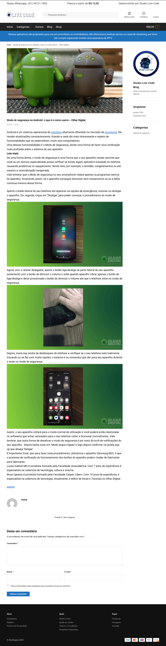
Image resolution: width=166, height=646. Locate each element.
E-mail (68, 572)
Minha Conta (64, 619)
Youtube (115, 626)
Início (9, 45)
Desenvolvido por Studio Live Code (139, 3)
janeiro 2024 (138, 112)
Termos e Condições (68, 626)
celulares (56, 132)
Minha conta (129, 17)
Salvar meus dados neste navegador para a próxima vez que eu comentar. (41, 586)
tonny (24, 499)
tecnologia (111, 132)
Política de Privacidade (17, 626)
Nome (10, 572)
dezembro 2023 (139, 116)
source (11, 486)
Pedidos (10, 622)
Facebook (116, 619)
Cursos (156, 17)
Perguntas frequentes (68, 629)
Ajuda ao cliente (66, 622)
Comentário (12, 543)
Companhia (12, 619)
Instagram (116, 622)
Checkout (144, 17)
